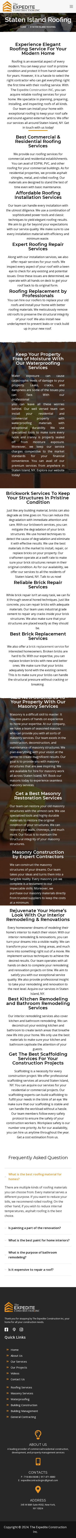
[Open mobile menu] (71, 6)
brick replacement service (46, 646)
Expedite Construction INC (35, 90)
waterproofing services (47, 399)
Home (23, 26)
